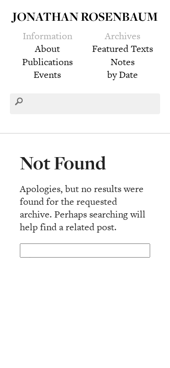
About (47, 48)
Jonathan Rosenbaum (85, 16)
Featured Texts (122, 48)
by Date (122, 74)
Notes (122, 61)
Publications (47, 61)
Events (47, 74)
